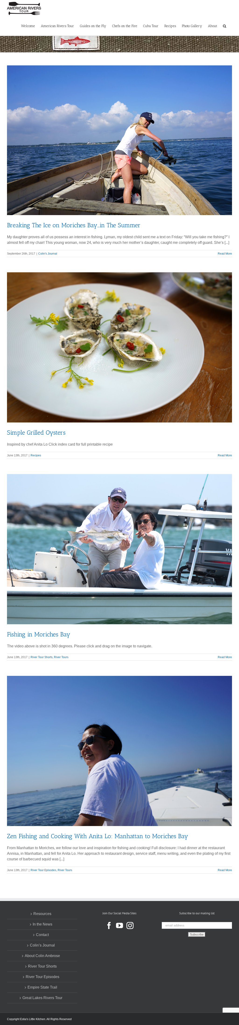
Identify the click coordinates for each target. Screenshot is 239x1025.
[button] (224, 26)
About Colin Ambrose (42, 956)
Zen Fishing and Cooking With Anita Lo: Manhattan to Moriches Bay (97, 836)
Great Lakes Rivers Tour (42, 998)
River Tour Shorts (42, 657)
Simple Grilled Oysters (36, 432)
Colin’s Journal (42, 945)
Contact (42, 935)
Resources (42, 914)
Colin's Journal (47, 253)
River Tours (61, 657)
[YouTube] (119, 925)
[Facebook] (108, 925)
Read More (225, 253)
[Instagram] (130, 925)
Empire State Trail (42, 987)
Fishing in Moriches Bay (38, 634)
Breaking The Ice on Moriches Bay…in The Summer (74, 225)
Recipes (36, 455)
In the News (42, 924)
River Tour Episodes (43, 870)
